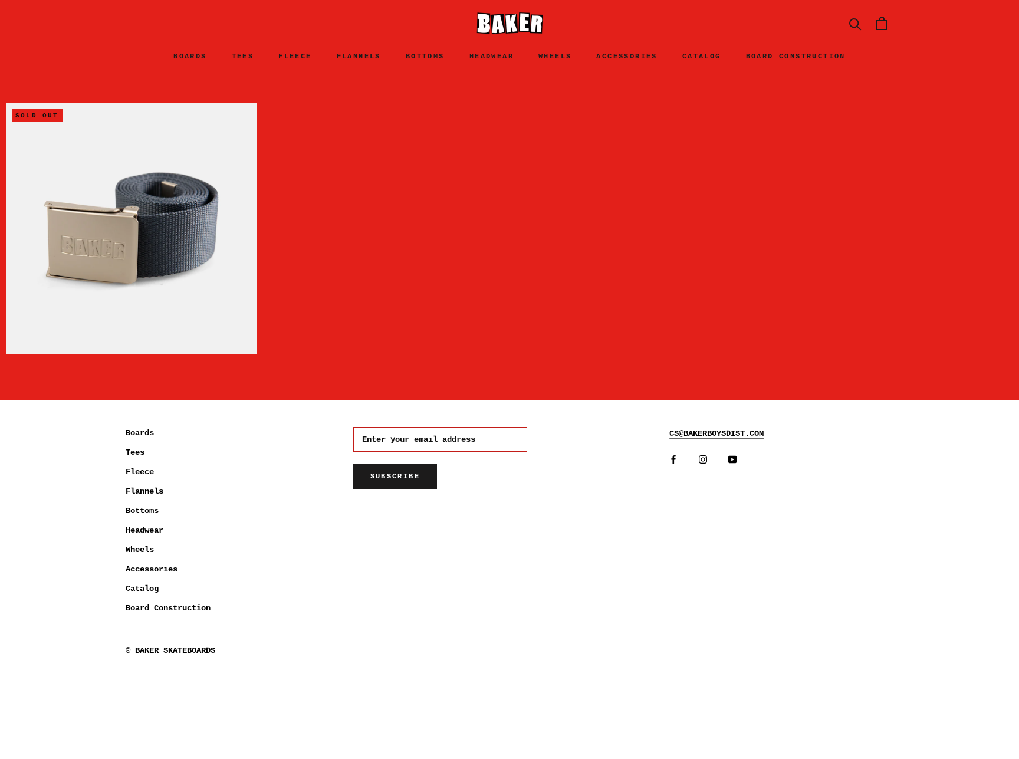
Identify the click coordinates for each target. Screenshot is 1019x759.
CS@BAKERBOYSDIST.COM (716, 433)
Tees (243, 56)
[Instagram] (703, 459)
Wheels (554, 56)
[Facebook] (673, 459)
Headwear (491, 56)
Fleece (294, 56)
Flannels (359, 56)
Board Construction (796, 56)
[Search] (855, 23)
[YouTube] (732, 459)
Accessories (626, 56)
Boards (189, 56)
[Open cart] (881, 23)
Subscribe (395, 476)
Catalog (701, 56)
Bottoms (425, 56)
